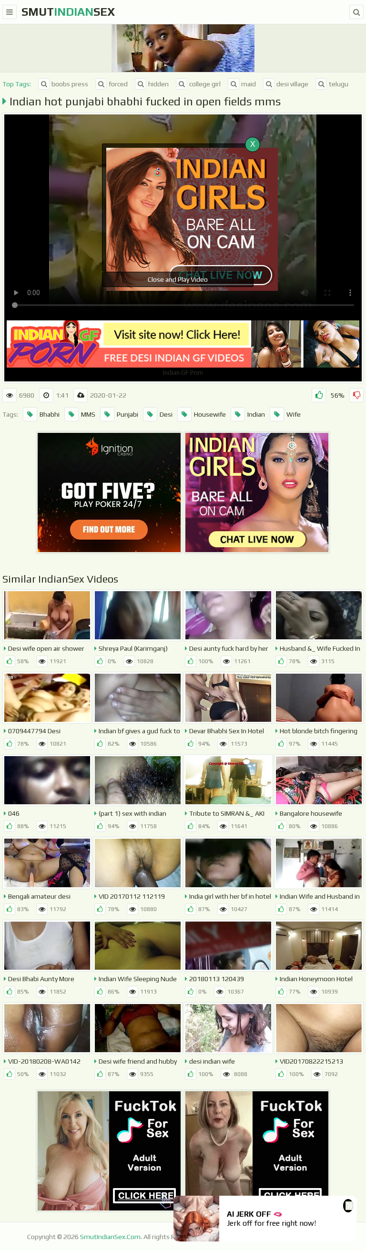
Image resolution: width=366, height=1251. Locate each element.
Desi (166, 414)
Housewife (210, 414)
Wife (293, 414)
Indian (256, 414)
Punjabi (127, 414)
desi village (292, 84)
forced (118, 84)
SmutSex (68, 11)
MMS (88, 414)
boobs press (69, 84)
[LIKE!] (319, 395)
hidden (158, 84)
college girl (205, 84)
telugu (338, 84)
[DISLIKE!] (356, 395)
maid (248, 84)
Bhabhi (50, 414)
